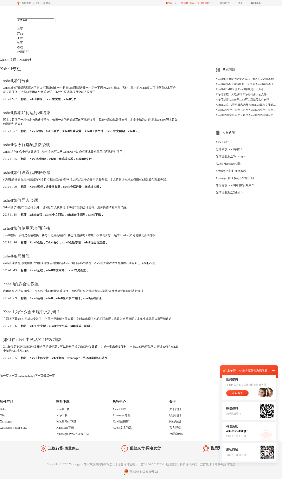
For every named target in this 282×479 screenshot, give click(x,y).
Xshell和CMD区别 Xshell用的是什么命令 (240, 89)
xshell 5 (132, 131)
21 (24, 375)
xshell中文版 (53, 99)
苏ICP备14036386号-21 (143, 471)
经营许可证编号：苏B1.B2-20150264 (141, 464)
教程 (20, 47)
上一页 (13, 375)
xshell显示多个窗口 (68, 298)
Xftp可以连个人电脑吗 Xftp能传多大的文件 (241, 94)
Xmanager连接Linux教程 (231, 170)
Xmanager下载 (65, 427)
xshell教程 (36, 99)
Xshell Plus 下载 (66, 421)
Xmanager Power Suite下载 (72, 433)
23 (30, 375)
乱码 (87, 326)
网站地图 (175, 421)
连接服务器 (53, 186)
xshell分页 (70, 99)
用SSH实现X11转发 (95, 358)
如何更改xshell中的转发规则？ (235, 185)
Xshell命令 (52, 242)
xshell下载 (94, 214)
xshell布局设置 (76, 270)
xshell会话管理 (76, 214)
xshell (52, 158)
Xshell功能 (36, 131)
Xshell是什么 (224, 142)
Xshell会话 (52, 131)
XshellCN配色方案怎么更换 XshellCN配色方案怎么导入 (248, 109)
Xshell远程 (36, 186)
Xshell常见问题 (122, 427)
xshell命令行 (84, 158)
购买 (20, 42)
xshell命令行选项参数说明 (26, 144)
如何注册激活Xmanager (230, 156)
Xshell (3, 409)
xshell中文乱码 (58, 326)
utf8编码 (75, 326)
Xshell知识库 (121, 421)
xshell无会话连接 (94, 242)
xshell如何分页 (16, 80)
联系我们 (175, 415)
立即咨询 (237, 393)
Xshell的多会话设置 (21, 284)
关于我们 (175, 409)
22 (27, 375)
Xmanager (6, 421)
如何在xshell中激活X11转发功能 (32, 339)
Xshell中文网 (8, 59)
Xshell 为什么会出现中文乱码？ (31, 311)
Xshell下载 (63, 409)
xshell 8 (37, 10)
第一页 (4, 375)
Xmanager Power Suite (13, 427)
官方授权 (175, 427)
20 (21, 375)
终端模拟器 (66, 158)
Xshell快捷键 (38, 158)
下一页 (39, 375)
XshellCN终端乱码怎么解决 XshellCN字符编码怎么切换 (248, 115)
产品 (20, 33)
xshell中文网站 (115, 131)
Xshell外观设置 (71, 131)
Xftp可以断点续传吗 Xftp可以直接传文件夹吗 (242, 99)
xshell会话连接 (72, 186)
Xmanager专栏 (121, 415)
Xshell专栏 (119, 409)
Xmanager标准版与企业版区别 (235, 178)
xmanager (73, 358)
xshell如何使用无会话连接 (26, 228)
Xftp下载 (62, 415)
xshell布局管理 (16, 256)
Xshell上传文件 (93, 131)
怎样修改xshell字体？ (229, 149)
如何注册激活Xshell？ (229, 192)
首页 (20, 28)
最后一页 (49, 375)
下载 (20, 38)
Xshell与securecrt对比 (229, 163)
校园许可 (23, 51)
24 (33, 375)
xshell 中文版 (38, 326)
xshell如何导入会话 (20, 200)
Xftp (2, 415)
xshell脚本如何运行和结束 (26, 112)
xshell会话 (36, 214)
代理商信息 (176, 433)
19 (18, 375)
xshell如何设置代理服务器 (26, 172)
